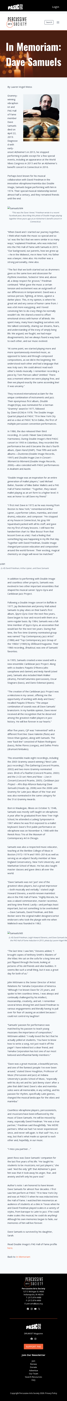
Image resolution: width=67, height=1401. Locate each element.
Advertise (33, 1370)
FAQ (33, 1380)
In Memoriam (23, 1256)
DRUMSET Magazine (33, 1333)
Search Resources (33, 1376)
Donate (33, 1367)
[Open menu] (58, 22)
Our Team (33, 1373)
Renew (33, 1364)
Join (33, 1360)
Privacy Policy (51, 1393)
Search (49, 22)
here (9, 1247)
